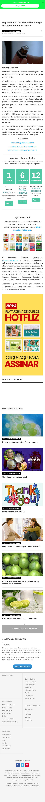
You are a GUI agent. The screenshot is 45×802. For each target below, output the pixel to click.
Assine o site (6, 737)
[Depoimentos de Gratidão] (22, 494)
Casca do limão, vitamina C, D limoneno (19, 618)
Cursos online (6, 735)
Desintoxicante (7, 710)
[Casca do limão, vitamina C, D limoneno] (22, 601)
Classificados (6, 746)
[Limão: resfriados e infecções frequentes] (22, 425)
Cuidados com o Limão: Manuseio (22, 146)
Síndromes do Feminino (9, 721)
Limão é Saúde (7, 708)
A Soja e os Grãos (8, 719)
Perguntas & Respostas (11, 31)
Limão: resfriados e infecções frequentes (20, 442)
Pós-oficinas (6, 748)
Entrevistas (28, 714)
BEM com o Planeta (8, 705)
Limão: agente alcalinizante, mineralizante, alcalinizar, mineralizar (20, 582)
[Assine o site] (22, 335)
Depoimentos (29, 696)
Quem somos (29, 709)
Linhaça (4, 716)
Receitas (27, 693)
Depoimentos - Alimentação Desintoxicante (21, 547)
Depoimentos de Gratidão (13, 512)
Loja (3, 740)
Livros (27, 712)
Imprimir (42, 32)
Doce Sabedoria (30, 679)
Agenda (27, 717)
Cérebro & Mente (30, 690)
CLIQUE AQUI (20, 6)
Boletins (5, 743)
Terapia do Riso (30, 684)
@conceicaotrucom (10, 260)
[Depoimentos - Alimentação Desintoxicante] (22, 529)
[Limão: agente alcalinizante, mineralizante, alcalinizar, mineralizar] (22, 564)
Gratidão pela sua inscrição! (14, 477)
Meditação (28, 687)
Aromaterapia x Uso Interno (22, 142)
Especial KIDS (6, 713)
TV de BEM (28, 720)
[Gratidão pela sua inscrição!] (22, 459)
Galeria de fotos (30, 698)
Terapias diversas (30, 682)
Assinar (9, 203)
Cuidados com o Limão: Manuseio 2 (22, 150)
